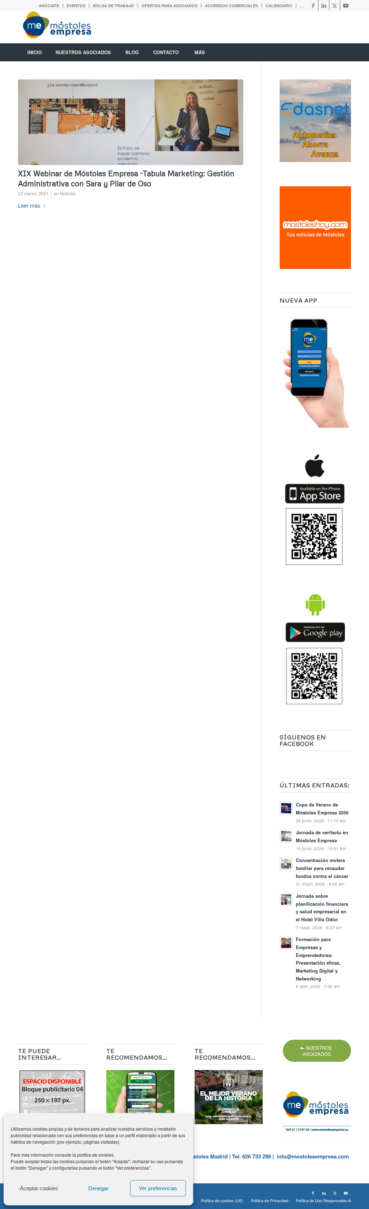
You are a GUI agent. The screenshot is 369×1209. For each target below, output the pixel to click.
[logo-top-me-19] (63, 27)
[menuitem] (49, 6)
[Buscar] (335, 52)
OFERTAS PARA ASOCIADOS (169, 5)
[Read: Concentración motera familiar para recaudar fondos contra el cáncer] (286, 863)
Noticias (68, 193)
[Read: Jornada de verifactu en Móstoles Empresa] (286, 836)
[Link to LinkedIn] (324, 5)
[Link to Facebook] (313, 5)
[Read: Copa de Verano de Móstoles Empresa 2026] (286, 808)
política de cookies (95, 1155)
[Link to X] (334, 5)
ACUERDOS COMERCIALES (231, 5)
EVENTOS (76, 5)
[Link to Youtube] (345, 5)
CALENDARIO (279, 5)
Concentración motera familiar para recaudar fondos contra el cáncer (322, 868)
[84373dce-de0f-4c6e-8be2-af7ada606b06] (130, 122)
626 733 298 (256, 1156)
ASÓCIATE (49, 5)
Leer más (29, 205)
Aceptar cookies (39, 1188)
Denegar (98, 1188)
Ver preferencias (158, 1188)
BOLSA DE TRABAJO (113, 5)
